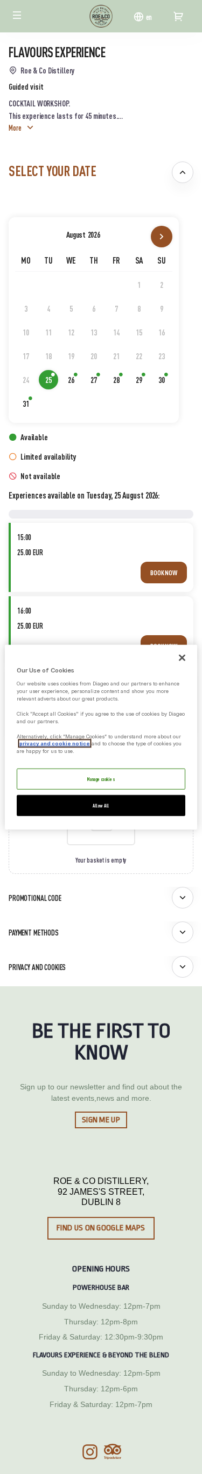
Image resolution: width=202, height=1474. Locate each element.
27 (96, 381)
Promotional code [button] (35, 898)
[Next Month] (161, 236)
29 (142, 381)
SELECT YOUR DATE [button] (52, 170)
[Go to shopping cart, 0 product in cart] (178, 16)
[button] (17, 15)
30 (164, 381)
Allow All (101, 805)
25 (51, 381)
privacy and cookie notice (54, 743)
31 (29, 405)
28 (119, 381)
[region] (101, 737)
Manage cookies (101, 779)
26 (74, 381)
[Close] (182, 657)
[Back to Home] (101, 16)
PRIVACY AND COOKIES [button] (37, 967)
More (15, 127)
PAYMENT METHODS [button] (34, 932)
